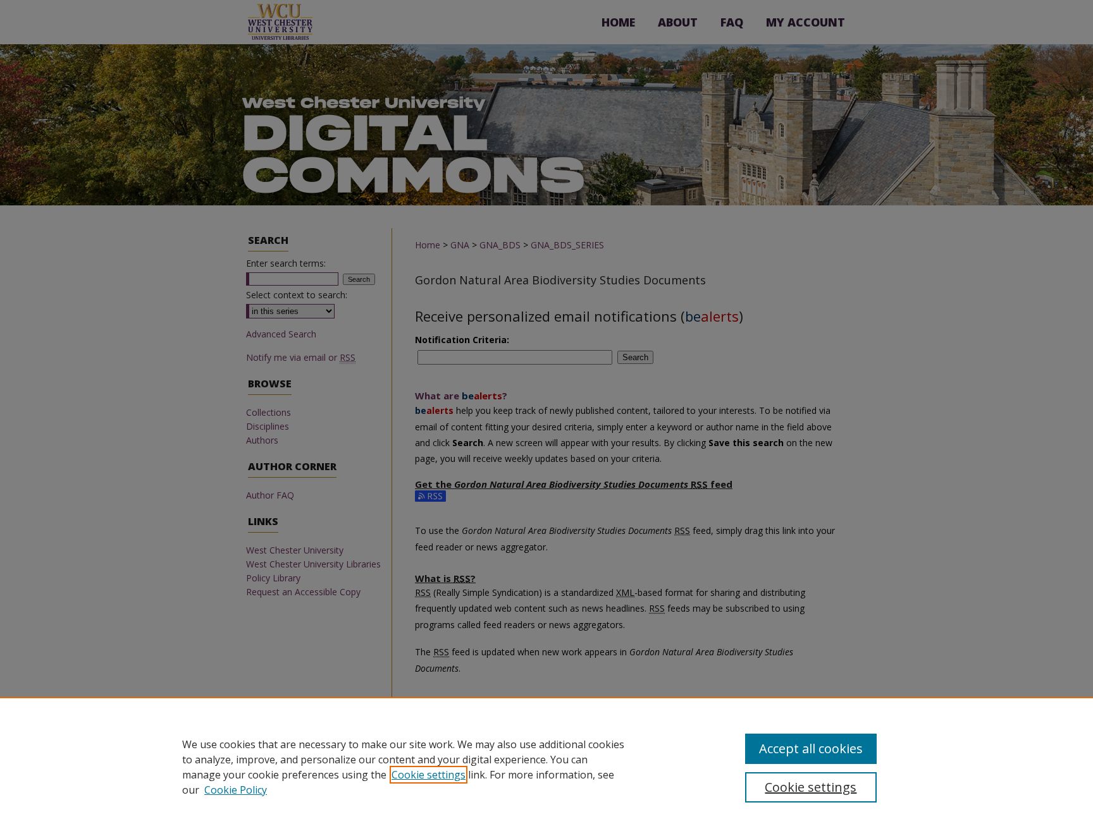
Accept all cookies (811, 748)
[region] (546, 766)
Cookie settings (429, 775)
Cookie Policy (235, 790)
